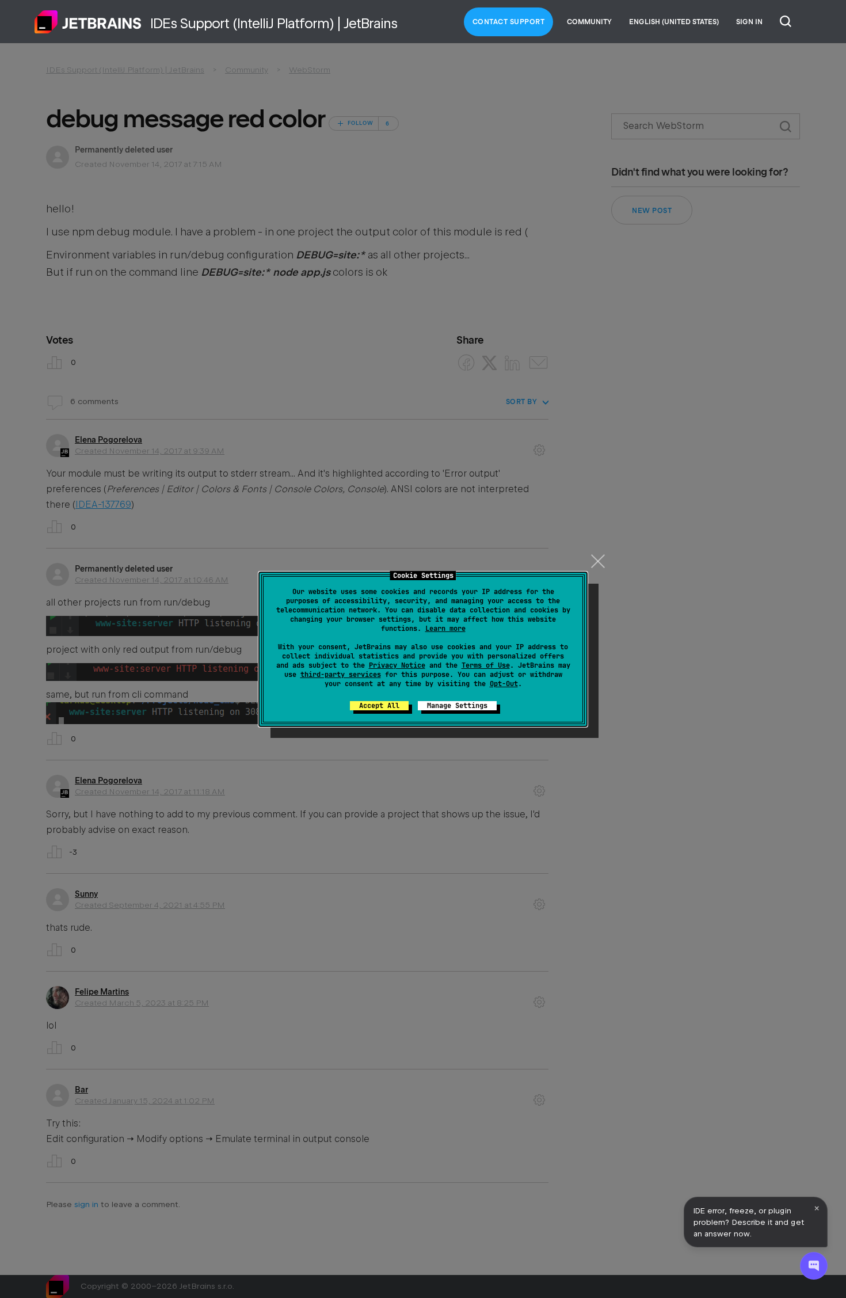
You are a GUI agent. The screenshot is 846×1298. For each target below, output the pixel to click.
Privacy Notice (397, 665)
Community (589, 22)
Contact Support (508, 22)
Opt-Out (504, 683)
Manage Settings (457, 705)
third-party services (340, 674)
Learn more (445, 628)
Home (88, 21)
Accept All (379, 705)
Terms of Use (486, 665)
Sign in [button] (749, 22)
